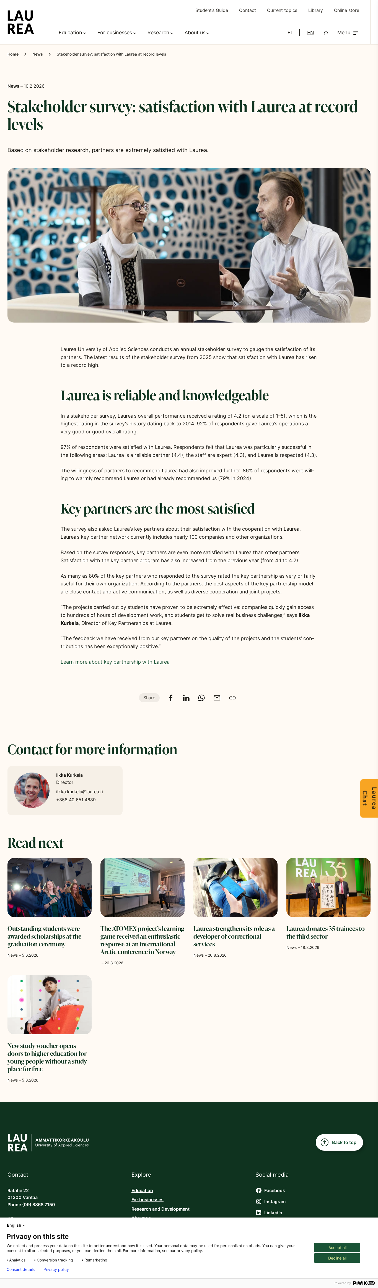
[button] (348, 33)
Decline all (337, 1258)
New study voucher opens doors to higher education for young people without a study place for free (47, 1057)
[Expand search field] (325, 33)
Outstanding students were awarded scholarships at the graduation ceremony (44, 936)
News (37, 54)
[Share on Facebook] (170, 698)
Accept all (337, 1247)
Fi (290, 32)
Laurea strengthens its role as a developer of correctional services (234, 936)
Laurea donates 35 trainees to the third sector (325, 932)
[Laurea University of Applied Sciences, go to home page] (20, 22)
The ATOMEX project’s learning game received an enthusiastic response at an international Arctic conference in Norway (142, 940)
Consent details (21, 1269)
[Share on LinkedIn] (186, 698)
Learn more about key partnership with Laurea (115, 662)
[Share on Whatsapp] (201, 698)
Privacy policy (56, 1269)
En (310, 32)
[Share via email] (217, 698)
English (14, 1225)
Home (13, 54)
